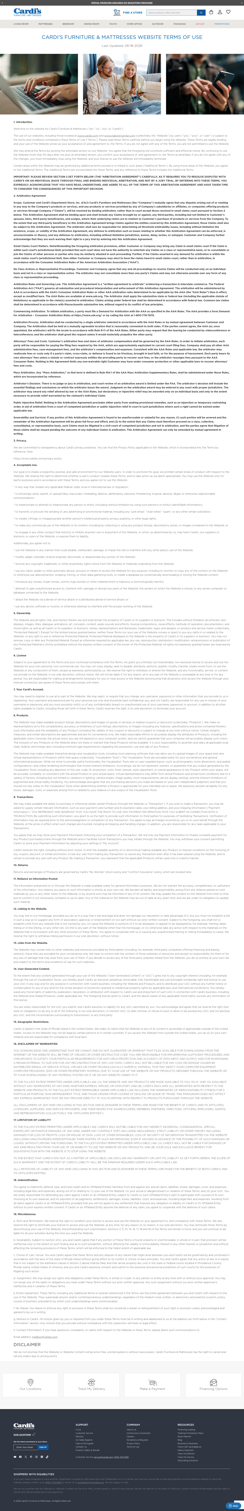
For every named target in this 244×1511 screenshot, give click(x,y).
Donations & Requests (137, 1440)
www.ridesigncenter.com (119, 135)
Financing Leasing (186, 1429)
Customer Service (84, 1433)
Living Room (21, 24)
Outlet (200, 24)
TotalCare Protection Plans (190, 1433)
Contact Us (81, 1446)
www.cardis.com (88, 135)
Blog (180, 1440)
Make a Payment (152, 1389)
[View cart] (211, 13)
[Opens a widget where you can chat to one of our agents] (233, 1506)
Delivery (79, 1436)
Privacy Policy (133, 1443)
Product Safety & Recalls (88, 1450)
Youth (113, 24)
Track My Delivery (91, 1389)
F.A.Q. (78, 1429)
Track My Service (186, 1457)
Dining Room (91, 24)
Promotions (222, 24)
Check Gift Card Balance (189, 1446)
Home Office (134, 24)
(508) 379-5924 (53, 1482)
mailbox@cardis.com (45, 1337)
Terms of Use (133, 1446)
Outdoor (158, 24)
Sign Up (43, 1447)
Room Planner (184, 1436)
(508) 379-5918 (121, 1457)
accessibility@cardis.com (91, 1482)
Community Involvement (139, 1433)
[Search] (201, 13)
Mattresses (46, 24)
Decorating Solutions (188, 1460)
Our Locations (30, 1389)
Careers (130, 1436)
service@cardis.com (103, 1457)
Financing (180, 24)
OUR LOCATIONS (22, 1434)
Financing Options (213, 1389)
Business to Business (188, 1443)
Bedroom (68, 24)
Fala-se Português (84, 1443)
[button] (2, 3)
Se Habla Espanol (84, 1440)
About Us (131, 1429)
